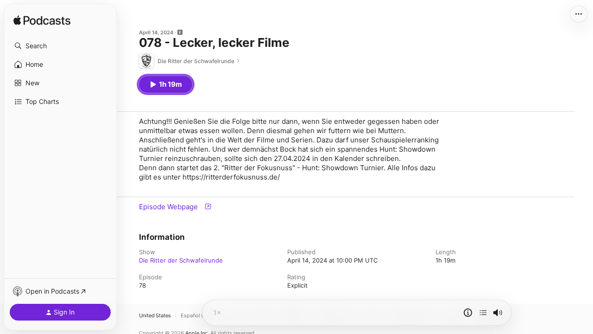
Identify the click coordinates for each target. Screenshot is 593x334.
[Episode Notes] (467, 312)
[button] (60, 46)
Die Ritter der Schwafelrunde (181, 260)
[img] (41, 21)
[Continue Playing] (483, 312)
